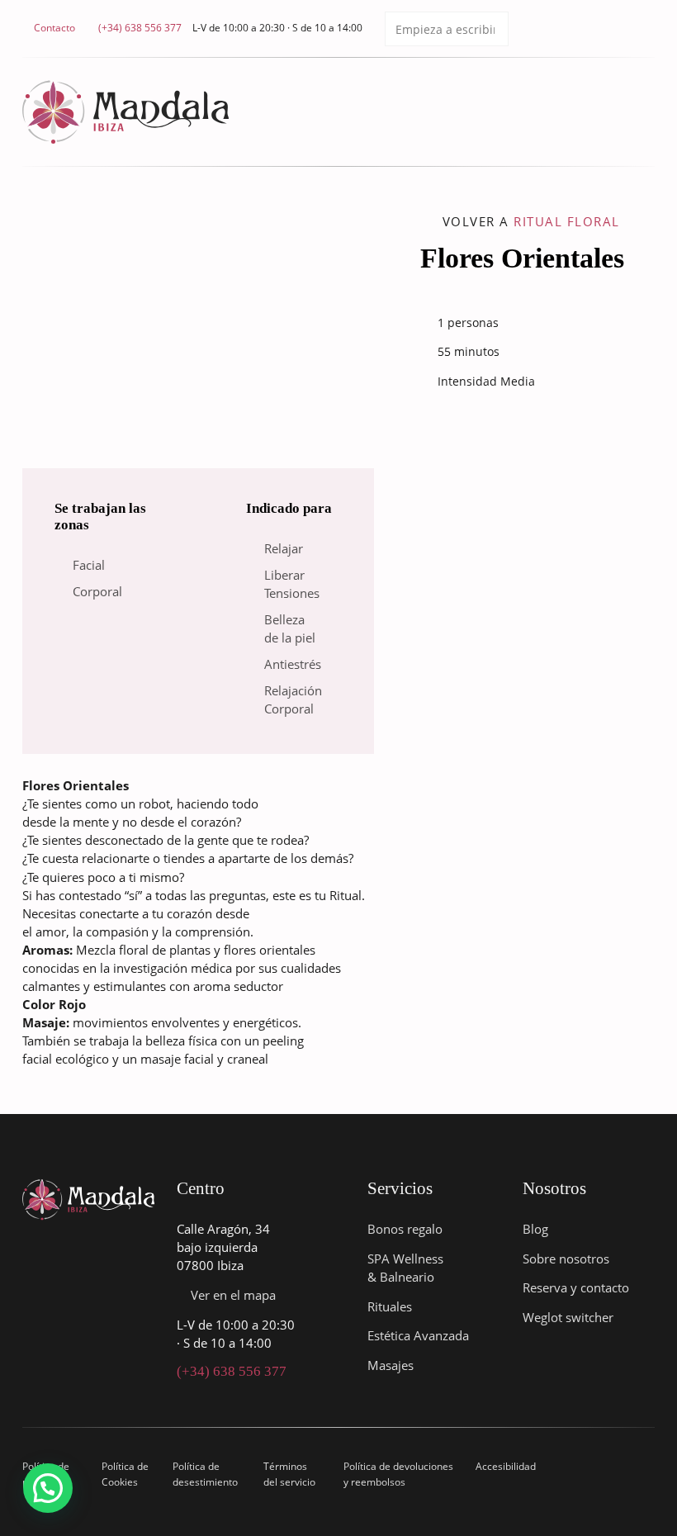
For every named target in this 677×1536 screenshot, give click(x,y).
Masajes (390, 1365)
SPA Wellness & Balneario (405, 1267)
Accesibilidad (506, 1466)
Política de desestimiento (205, 1474)
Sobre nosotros (566, 1258)
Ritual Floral (567, 221)
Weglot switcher (568, 1317)
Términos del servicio (289, 1474)
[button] (48, 1488)
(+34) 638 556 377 (231, 1371)
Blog (535, 1229)
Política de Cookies (125, 1474)
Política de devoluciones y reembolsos (398, 1474)
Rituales (389, 1306)
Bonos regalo (405, 1229)
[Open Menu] (646, 112)
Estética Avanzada (418, 1335)
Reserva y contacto (576, 1287)
